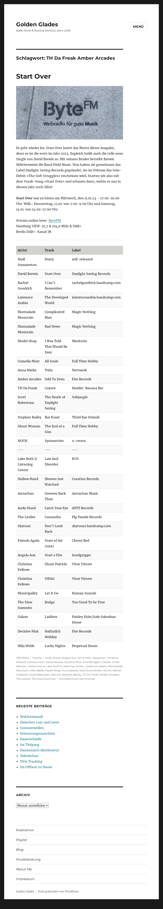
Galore (106, 662)
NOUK (107, 670)
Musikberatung (28, 859)
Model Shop (53, 670)
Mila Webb (37, 670)
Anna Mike (84, 657)
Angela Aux (68, 657)
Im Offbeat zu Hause (36, 767)
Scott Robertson (39, 674)
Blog (19, 850)
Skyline (55, 674)
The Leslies (23, 678)
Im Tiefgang (29, 745)
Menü (138, 27)
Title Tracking (31, 761)
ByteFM (55, 220)
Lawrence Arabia (96, 666)
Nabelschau (29, 756)
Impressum (25, 879)
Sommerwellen (32, 728)
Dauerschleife (31, 739)
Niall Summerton (90, 670)
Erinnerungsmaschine (37, 733)
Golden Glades (37, 24)
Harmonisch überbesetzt (39, 750)
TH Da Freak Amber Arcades (101, 674)
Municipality (70, 670)
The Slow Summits (43, 678)
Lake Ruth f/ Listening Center (65, 666)
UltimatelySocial (114, 906)
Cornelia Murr (36, 662)
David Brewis (54, 662)
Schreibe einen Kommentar (77, 678)
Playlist (37, 657)
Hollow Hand (36, 666)
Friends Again (92, 662)
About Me (24, 869)
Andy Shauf (52, 657)
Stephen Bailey (72, 674)
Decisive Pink (73, 662)
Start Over (33, 76)
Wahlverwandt (31, 717)
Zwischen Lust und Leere (39, 722)
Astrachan (99, 657)
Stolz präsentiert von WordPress (58, 891)
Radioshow (25, 830)
